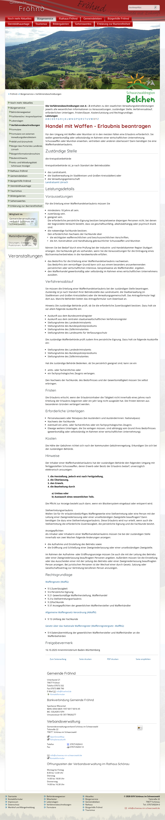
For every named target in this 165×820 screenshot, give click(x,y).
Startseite (12, 796)
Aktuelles (89, 796)
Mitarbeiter (52, 799)
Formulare (16, 129)
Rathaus (89, 804)
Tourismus (41, 24)
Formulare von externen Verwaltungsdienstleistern (23, 136)
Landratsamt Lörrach (56, 182)
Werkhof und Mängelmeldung (21, 807)
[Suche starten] (155, 7)
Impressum (13, 801)
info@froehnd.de (63, 691)
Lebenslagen (17, 120)
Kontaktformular (57, 694)
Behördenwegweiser (21, 112)
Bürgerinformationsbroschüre (25, 153)
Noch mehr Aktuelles (19, 18)
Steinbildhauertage (18, 24)
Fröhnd (13, 94)
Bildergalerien (61, 24)
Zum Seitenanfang (58, 659)
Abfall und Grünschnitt (22, 141)
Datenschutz (13, 804)
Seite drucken (85, 659)
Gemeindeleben (92, 18)
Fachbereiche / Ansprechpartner (26, 116)
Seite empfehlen (143, 659)
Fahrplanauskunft (58, 739)
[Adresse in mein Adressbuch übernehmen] (140, 730)
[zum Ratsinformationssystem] (23, 248)
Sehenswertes (83, 24)
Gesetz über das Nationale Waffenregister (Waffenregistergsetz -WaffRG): (84, 625)
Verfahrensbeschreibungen (25, 125)
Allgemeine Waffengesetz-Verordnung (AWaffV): (71, 612)
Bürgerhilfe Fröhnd (118, 18)
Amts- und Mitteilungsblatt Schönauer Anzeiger (24, 164)
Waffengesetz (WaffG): (57, 581)
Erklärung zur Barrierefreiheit (113, 24)
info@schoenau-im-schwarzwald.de (66, 755)
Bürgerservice (45, 18)
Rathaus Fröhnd (68, 18)
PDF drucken (112, 659)
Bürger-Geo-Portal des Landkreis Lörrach (26, 148)
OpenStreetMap (57, 736)
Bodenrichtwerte (19, 158)
